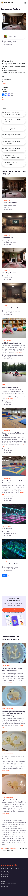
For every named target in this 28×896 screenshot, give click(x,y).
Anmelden (4, 848)
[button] (14, 21)
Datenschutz (5, 874)
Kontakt (3, 879)
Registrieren (13, 610)
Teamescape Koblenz (9, 202)
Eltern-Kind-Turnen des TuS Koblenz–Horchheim (12, 482)
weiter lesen (19, 353)
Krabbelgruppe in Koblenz (11, 343)
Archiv (3, 881)
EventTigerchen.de (9, 865)
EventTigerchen (9, 2)
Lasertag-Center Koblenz (11, 564)
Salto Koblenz (7, 529)
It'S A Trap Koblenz (9, 273)
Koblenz (4, 83)
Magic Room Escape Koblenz (12, 308)
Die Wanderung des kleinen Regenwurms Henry (12, 669)
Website (4, 99)
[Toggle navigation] (25, 3)
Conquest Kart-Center (10, 387)
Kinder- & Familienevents (8, 884)
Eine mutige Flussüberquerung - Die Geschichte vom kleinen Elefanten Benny (14, 714)
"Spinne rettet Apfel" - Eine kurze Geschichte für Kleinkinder (14, 801)
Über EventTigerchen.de (8, 872)
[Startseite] (2, 2)
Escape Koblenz (7, 238)
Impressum (4, 876)
